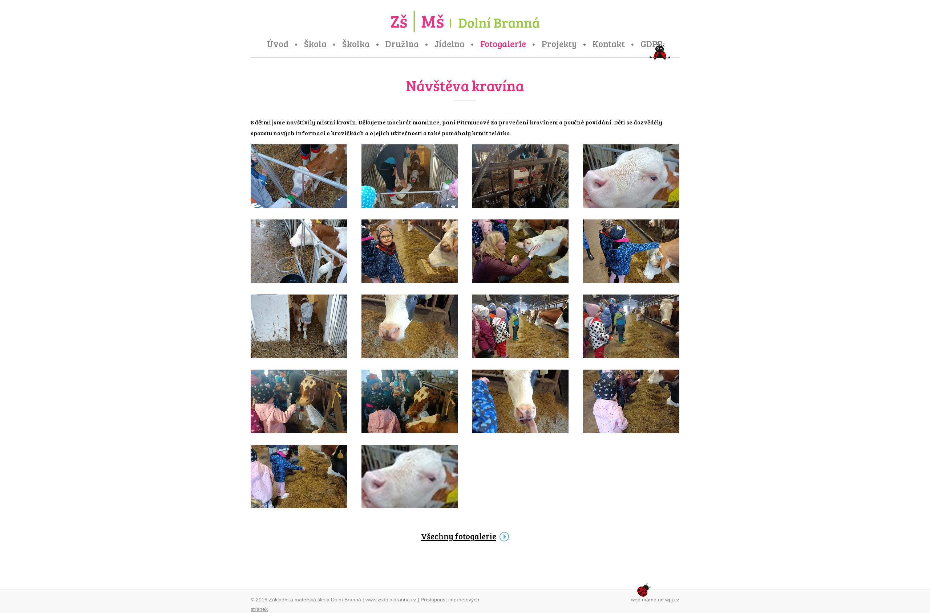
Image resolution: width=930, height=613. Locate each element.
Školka (356, 44)
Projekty (559, 44)
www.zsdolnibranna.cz (391, 599)
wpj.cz (672, 599)
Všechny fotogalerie (458, 536)
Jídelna (449, 44)
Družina (402, 44)
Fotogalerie (503, 44)
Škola (315, 44)
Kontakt (609, 44)
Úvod (277, 44)
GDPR (651, 44)
